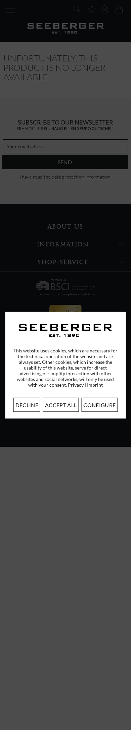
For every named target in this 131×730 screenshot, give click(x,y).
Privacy (76, 385)
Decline (26, 405)
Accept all (61, 405)
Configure (99, 405)
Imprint (95, 385)
